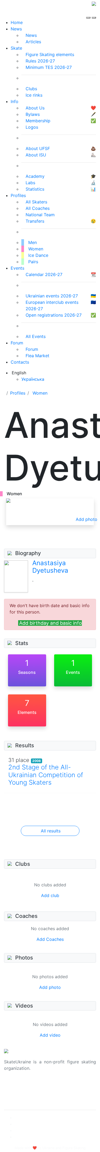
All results (51, 830)
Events (17, 268)
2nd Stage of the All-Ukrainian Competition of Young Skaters (45, 775)
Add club (50, 895)
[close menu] (94, 13)
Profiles (18, 195)
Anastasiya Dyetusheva (50, 567)
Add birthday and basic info (50, 623)
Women (40, 393)
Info (14, 101)
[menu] (89, 13)
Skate (16, 48)
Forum (17, 342)
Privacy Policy (18, 1091)
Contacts (20, 362)
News (16, 29)
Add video (50, 1035)
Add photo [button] (86, 519)
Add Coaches (50, 939)
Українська (32, 379)
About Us (13, 1085)
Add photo (50, 987)
